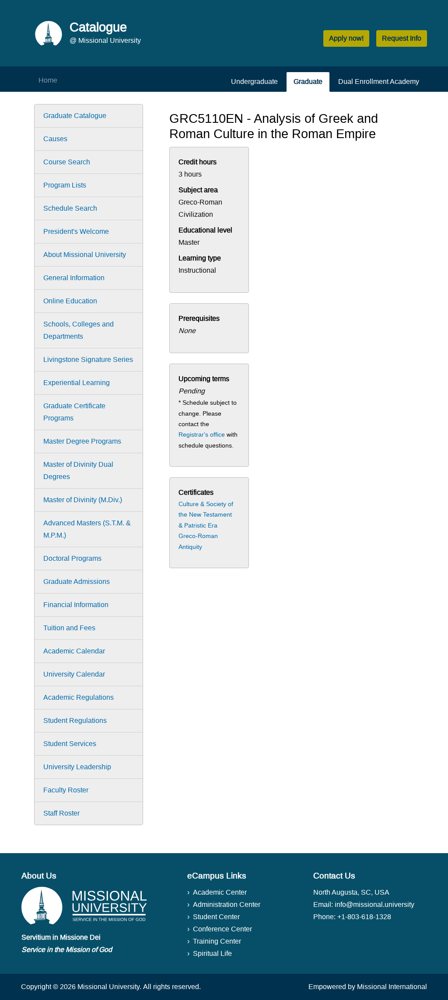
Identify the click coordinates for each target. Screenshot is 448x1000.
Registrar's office (201, 434)
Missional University (108, 986)
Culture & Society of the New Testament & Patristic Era (205, 514)
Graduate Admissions (76, 581)
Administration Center (226, 904)
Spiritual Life (212, 953)
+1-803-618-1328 (364, 916)
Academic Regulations (78, 697)
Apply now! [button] (346, 38)
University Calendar (74, 674)
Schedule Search (70, 208)
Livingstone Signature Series (88, 359)
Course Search (66, 162)
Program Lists (64, 185)
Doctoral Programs (72, 558)
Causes (55, 138)
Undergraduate (254, 81)
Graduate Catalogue (74, 115)
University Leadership (77, 767)
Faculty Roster (65, 790)
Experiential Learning (76, 382)
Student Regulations (75, 720)
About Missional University (84, 254)
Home (47, 80)
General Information (74, 277)
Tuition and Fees (69, 628)
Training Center (217, 941)
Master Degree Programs (82, 441)
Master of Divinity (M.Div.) (82, 499)
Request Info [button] (401, 38)
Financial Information (75, 604)
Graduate (308, 81)
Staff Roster (61, 813)
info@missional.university (374, 904)
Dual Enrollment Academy (378, 81)
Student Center (216, 916)
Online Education (70, 301)
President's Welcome (76, 231)
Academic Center (220, 892)
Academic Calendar (74, 651)
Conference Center (222, 929)
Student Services (69, 743)
